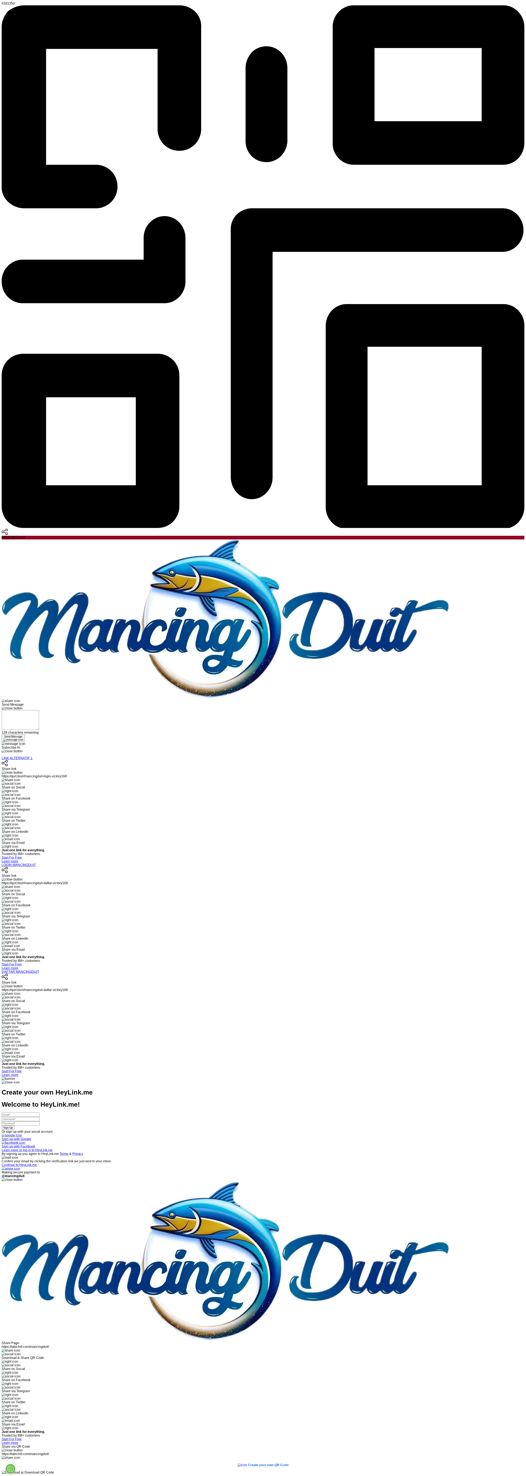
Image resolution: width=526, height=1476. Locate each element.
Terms (64, 1154)
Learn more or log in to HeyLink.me (27, 1150)
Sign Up (8, 1127)
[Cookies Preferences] (10, 1469)
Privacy (77, 1154)
